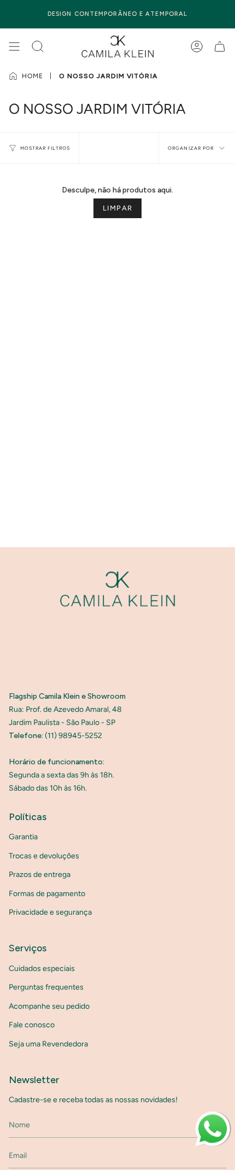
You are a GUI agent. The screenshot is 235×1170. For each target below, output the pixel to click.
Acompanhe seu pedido (49, 1006)
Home (32, 76)
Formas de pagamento (47, 893)
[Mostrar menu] (14, 46)
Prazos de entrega (39, 874)
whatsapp (211, 1116)
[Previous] (14, 14)
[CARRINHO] (219, 46)
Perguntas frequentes (46, 987)
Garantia (23, 836)
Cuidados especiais (42, 968)
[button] (37, 46)
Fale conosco (32, 1024)
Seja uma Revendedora (48, 1044)
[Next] (220, 14)
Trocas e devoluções (44, 856)
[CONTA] (196, 46)
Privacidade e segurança (50, 912)
